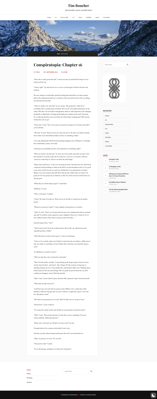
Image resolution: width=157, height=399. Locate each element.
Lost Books (106, 17)
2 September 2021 (52, 72)
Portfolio (88, 17)
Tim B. (38, 72)
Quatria (29, 382)
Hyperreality (64, 17)
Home (49, 17)
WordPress (73, 394)
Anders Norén (91, 394)
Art (73, 17)
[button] (153, 395)
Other (65, 72)
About (97, 17)
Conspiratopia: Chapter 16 (58, 64)
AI (55, 17)
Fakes (80, 17)
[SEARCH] (127, 64)
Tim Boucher (78, 5)
